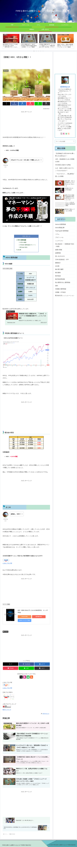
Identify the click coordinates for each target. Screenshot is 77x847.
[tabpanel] (11, 41)
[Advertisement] (26, 63)
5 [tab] (43, 51)
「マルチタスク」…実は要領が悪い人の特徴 (64, 175)
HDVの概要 (23, 242)
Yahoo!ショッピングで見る (24, 620)
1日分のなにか (65, 87)
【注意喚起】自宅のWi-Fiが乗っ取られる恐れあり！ (65, 155)
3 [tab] (38, 51)
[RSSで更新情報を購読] (31, 677)
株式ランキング (7, 709)
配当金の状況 (23, 247)
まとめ (19, 249)
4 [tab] (41, 51)
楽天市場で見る (39, 616)
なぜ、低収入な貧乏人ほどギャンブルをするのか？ (64, 169)
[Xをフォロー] (21, 677)
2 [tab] (36, 51)
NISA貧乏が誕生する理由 (63, 165)
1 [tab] (34, 51)
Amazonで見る (24, 616)
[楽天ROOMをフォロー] (24, 677)
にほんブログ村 (7, 563)
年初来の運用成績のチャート (28, 244)
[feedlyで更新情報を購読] (28, 677)
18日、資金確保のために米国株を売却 (64, 160)
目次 (23, 236)
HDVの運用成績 (21, 240)
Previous (1, 41)
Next (76, 41)
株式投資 (6, 631)
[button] (46, 103)
